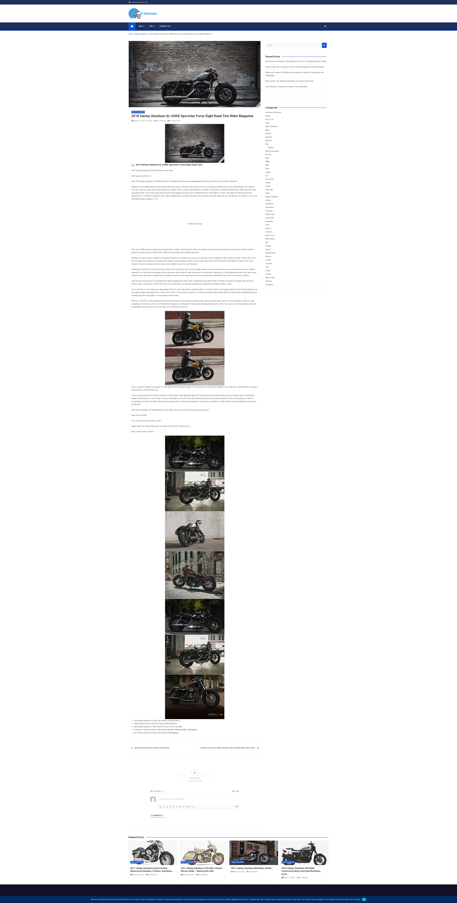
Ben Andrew (161, 121)
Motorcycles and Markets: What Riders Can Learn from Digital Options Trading (296, 61)
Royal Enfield (270, 253)
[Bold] (160, 806)
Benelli (268, 133)
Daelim (268, 183)
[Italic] (163, 806)
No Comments (175, 121)
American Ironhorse (273, 112)
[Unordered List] (177, 806)
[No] (454, 899)
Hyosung (269, 211)
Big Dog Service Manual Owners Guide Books (151, 748)
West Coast (270, 277)
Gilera (268, 193)
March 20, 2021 (188, 875)
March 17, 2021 (289, 878)
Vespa (268, 270)
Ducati (268, 186)
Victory (268, 274)
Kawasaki (269, 221)
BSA (267, 165)
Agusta (270, 147)
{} (190, 806)
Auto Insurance (272, 126)
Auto (267, 123)
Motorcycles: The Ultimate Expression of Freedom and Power (290, 81)
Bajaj (267, 130)
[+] (193, 806)
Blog (267, 158)
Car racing (269, 179)
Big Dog (268, 140)
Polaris (268, 249)
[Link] (187, 806)
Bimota (268, 154)
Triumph (269, 263)
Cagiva (268, 172)
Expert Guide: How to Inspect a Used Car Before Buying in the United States (295, 67)
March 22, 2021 (138, 875)
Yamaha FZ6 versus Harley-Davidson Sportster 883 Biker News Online (228, 748)
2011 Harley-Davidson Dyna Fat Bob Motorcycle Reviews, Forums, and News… (151, 870)
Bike (140, 26)
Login (237, 791)
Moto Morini (270, 239)
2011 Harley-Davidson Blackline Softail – (252, 868)
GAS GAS (269, 190)
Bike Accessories (272, 151)
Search (324, 45)
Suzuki (268, 260)
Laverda (269, 232)
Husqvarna (270, 207)
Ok (364, 899)
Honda (268, 200)
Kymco (268, 228)
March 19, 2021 (239, 872)
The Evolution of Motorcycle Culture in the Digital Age (286, 87)
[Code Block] (183, 806)
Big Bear (269, 137)
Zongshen (269, 285)
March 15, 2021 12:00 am (143, 121)
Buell (267, 168)
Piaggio (268, 246)
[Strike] (170, 806)
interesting (270, 218)
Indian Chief (270, 214)
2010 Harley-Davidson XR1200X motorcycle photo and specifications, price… (301, 871)
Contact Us (164, 26)
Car (151, 26)
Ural (267, 267)
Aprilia (268, 116)
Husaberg (269, 204)
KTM (267, 225)
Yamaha (269, 281)
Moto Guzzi (270, 235)
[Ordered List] (173, 806)
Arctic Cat (269, 119)
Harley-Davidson (138, 112)
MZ (267, 242)
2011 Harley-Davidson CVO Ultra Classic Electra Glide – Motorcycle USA (201, 870)
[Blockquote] (180, 806)
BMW (268, 161)
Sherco (268, 256)
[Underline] (167, 806)
